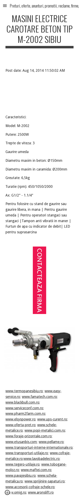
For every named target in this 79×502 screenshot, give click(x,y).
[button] (5, 5)
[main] (39, 30)
